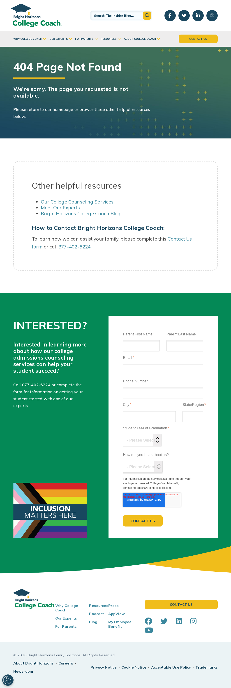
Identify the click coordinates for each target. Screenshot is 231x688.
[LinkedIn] (179, 621)
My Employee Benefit (120, 624)
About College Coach (140, 38)
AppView (116, 613)
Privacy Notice (104, 667)
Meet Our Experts (60, 208)
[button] (147, 16)
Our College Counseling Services (77, 202)
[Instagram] (193, 621)
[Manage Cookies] (8, 680)
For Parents (84, 38)
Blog (93, 622)
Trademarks (206, 667)
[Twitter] (164, 621)
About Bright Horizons (33, 663)
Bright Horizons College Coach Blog (80, 213)
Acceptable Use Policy (171, 667)
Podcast (96, 613)
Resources (109, 38)
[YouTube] (149, 630)
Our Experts (58, 38)
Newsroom (23, 671)
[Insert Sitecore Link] (51, 384)
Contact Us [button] (198, 38)
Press (113, 605)
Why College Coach (27, 38)
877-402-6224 (74, 247)
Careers (65, 663)
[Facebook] (148, 621)
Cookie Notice (133, 667)
